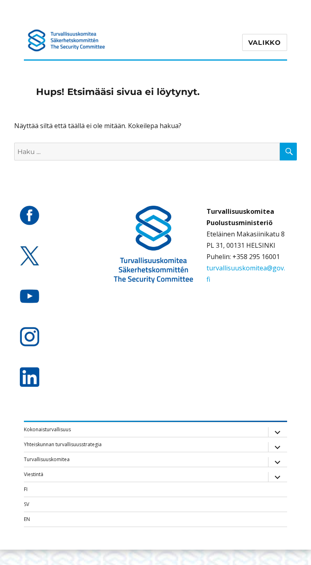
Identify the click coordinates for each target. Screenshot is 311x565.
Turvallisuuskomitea (47, 459)
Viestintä (33, 474)
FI (26, 489)
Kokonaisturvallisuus (47, 429)
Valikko (264, 42)
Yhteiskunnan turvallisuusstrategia (63, 444)
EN (27, 519)
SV (26, 504)
